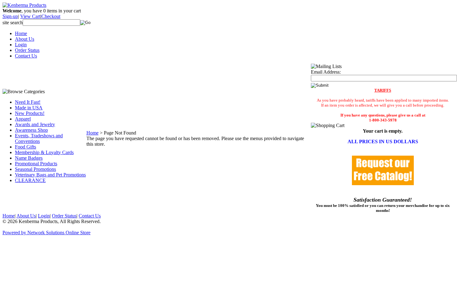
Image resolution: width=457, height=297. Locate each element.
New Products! (29, 113)
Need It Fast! (27, 102)
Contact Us (26, 55)
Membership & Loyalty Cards (44, 152)
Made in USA (29, 107)
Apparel (23, 118)
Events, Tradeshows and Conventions (39, 138)
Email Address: (326, 72)
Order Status (27, 50)
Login (21, 44)
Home (21, 33)
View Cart (30, 16)
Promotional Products (36, 163)
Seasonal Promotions (35, 169)
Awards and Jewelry (35, 124)
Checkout (50, 16)
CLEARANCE (30, 180)
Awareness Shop (31, 130)
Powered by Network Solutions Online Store (46, 232)
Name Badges (29, 158)
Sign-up (10, 16)
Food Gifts (25, 146)
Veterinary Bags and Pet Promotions (50, 174)
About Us (24, 39)
